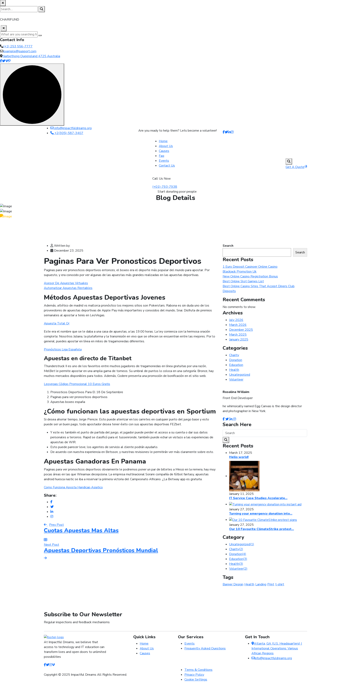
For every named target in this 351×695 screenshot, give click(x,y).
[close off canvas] (3, 28)
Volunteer (236, 379)
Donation (235, 360)
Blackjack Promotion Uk (240, 271)
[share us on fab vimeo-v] (53, 665)
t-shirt (279, 584)
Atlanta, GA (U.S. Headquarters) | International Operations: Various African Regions (276, 648)
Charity (234, 355)
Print (270, 584)
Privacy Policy (194, 674)
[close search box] (3, 3)
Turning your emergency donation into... (260, 513)
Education (236, 365)
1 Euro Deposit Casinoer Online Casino (250, 266)
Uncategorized (239, 374)
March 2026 (238, 325)
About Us (166, 146)
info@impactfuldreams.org (73, 128)
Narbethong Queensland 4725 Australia (31, 56)
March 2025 (238, 334)
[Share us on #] (224, 132)
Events (164, 160)
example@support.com (19, 51)
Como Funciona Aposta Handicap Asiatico (73, 487)
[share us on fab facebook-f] (45, 665)
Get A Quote (295, 167)
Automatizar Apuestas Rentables (68, 288)
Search (228, 245)
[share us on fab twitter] (47, 665)
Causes (164, 151)
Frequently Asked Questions (205, 648)
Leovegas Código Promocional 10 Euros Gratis (77, 384)
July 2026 (236, 320)
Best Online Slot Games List (243, 281)
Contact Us (167, 165)
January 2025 (238, 339)
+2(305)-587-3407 (68, 133)
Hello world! (239, 457)
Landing (260, 584)
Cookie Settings (195, 679)
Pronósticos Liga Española (63, 349)
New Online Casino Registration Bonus (250, 276)
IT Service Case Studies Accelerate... (258, 498)
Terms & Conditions (198, 670)
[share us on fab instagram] (50, 665)
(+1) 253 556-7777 (17, 46)
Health (234, 370)
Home (163, 141)
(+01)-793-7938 (164, 186)
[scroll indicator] (32, 94)
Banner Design (233, 584)
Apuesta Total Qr (56, 323)
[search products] (41, 9)
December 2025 (241, 329)
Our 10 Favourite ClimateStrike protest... (261, 529)
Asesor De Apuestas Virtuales (66, 283)
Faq (161, 156)
